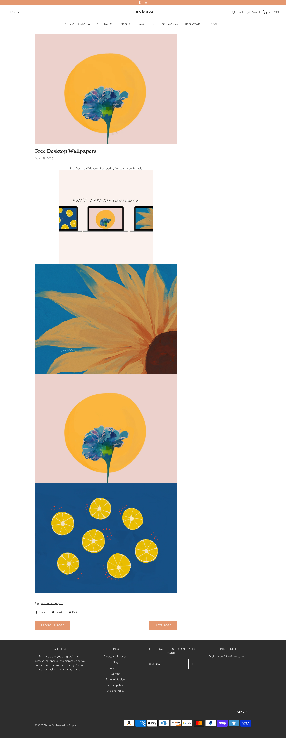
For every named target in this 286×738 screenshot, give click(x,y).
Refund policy (115, 685)
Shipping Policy (115, 691)
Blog (115, 662)
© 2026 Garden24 (44, 725)
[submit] (192, 664)
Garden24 (143, 12)
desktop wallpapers (52, 603)
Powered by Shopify (66, 725)
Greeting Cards (165, 24)
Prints (125, 24)
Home (141, 24)
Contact (115, 674)
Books (109, 24)
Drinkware (193, 24)
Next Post (163, 625)
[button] (14, 12)
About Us (215, 24)
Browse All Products (115, 656)
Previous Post (52, 625)
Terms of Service (115, 679)
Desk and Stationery (81, 24)
